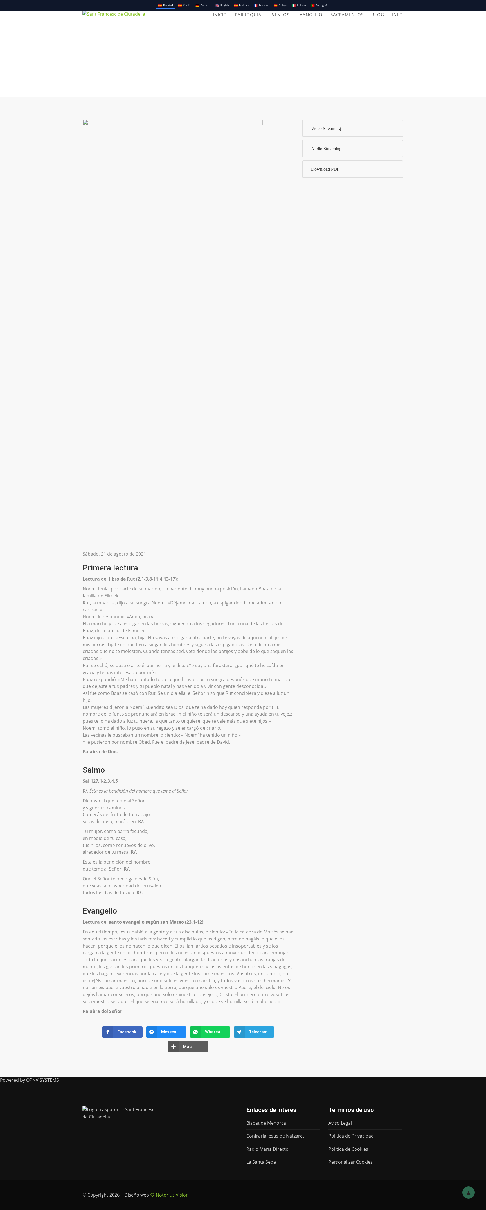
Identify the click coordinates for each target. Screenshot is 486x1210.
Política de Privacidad (351, 1136)
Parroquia (248, 14)
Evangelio (310, 14)
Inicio (220, 14)
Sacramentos (347, 14)
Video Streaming (326, 128)
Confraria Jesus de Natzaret (275, 1136)
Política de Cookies (348, 1149)
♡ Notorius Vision (169, 1195)
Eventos (279, 14)
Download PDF (325, 169)
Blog (378, 14)
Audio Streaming (326, 148)
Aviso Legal (340, 1123)
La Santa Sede (261, 1162)
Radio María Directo (267, 1149)
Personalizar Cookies (350, 1162)
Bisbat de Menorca (266, 1123)
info (397, 14)
